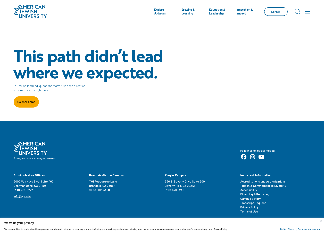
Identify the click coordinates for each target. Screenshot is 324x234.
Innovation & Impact (245, 11)
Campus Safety (250, 198)
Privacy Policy (249, 207)
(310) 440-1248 (174, 190)
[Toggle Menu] (307, 11)
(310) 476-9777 (23, 190)
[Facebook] (243, 157)
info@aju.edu (22, 196)
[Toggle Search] (297, 11)
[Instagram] (252, 157)
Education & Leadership (217, 11)
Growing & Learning (188, 11)
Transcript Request (253, 203)
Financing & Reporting (254, 194)
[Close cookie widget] (321, 221)
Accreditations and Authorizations (263, 181)
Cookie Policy (220, 229)
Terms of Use (249, 211)
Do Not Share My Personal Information (300, 229)
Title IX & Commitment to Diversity (263, 185)
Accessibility (248, 190)
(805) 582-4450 (99, 190)
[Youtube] (261, 157)
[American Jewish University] (30, 11)
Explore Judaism (159, 11)
